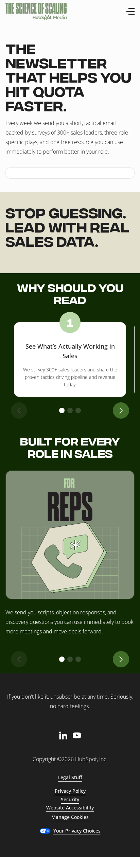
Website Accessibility (70, 807)
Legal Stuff (70, 777)
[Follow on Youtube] (77, 735)
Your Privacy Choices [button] (77, 830)
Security (70, 799)
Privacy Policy (70, 791)
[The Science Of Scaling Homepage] (36, 11)
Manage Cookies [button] (70, 817)
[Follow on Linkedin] (63, 735)
